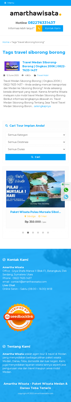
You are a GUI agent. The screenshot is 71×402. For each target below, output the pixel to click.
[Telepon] (66, 196)
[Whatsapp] (66, 190)
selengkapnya (42, 106)
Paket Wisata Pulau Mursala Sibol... (35, 212)
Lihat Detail (39, 188)
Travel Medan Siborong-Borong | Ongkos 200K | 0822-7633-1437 (43, 66)
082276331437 (41, 22)
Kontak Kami (52, 28)
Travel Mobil (42, 75)
